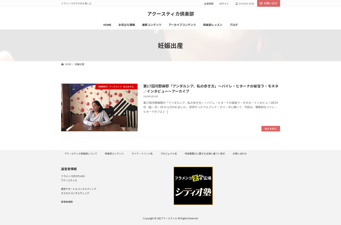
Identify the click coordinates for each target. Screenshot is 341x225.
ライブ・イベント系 (142, 153)
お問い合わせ (240, 153)
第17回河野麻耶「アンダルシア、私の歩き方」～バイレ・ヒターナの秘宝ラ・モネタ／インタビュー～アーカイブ (210, 88)
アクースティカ (69, 180)
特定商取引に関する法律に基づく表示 (205, 153)
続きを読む (271, 128)
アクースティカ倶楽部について (81, 153)
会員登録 (209, 3)
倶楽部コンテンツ (114, 153)
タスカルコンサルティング (75, 192)
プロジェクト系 (168, 153)
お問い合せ (270, 3)
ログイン (224, 3)
